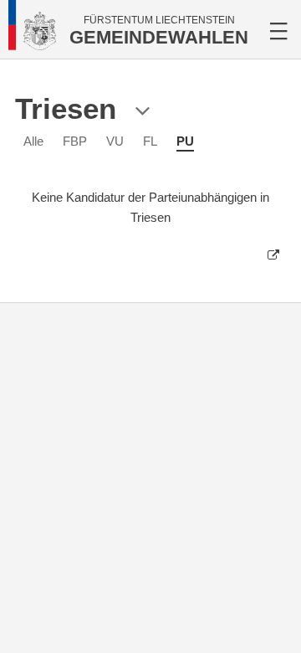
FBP (75, 141)
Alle (33, 141)
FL (150, 141)
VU (115, 141)
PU (185, 141)
